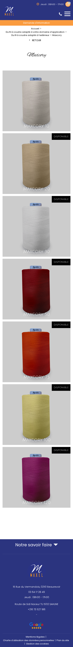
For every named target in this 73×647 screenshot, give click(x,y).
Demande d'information (36, 22)
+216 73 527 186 (36, 609)
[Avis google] (36, 624)
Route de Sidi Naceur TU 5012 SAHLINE (36, 604)
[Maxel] (36, 11)
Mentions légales (35, 636)
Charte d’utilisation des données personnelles (28, 640)
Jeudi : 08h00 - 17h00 (36, 597)
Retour (36, 40)
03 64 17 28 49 (36, 592)
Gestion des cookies (37, 643)
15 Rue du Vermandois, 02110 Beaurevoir (36, 586)
